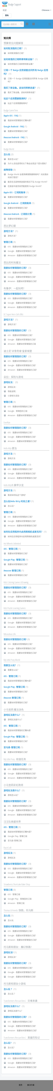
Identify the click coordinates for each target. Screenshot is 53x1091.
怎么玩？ (9, 1042)
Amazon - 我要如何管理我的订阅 (22, 344)
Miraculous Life (10, 634)
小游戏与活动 (13, 395)
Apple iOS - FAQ (12, 115)
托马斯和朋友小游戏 (15, 983)
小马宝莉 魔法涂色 (14, 709)
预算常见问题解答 (13, 43)
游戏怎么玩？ (13, 795)
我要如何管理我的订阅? (16, 639)
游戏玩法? (10, 952)
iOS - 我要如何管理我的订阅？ (20, 246)
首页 (20, 1085)
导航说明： (12, 391)
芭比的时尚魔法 (12, 262)
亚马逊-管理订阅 (13, 747)
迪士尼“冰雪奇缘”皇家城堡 (18, 351)
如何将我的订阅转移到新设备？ (20, 59)
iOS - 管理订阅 (12, 548)
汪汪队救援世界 (12, 821)
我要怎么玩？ (11, 665)
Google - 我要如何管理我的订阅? (22, 1063)
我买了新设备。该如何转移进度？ (21, 87)
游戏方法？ (10, 231)
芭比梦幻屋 (10, 225)
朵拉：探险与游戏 (13, 377)
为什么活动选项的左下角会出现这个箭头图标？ (28, 163)
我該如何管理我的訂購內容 (19, 730)
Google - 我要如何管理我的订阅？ (22, 251)
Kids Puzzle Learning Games (15, 608)
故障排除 (9, 169)
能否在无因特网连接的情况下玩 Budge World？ (28, 181)
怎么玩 (8, 154)
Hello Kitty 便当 (10, 448)
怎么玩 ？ (10, 989)
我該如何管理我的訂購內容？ (20, 120)
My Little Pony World (12, 659)
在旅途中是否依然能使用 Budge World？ (25, 186)
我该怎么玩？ (13, 159)
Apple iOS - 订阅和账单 (16, 192)
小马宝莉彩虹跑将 (13, 785)
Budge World (9, 149)
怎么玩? (11, 506)
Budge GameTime (11, 110)
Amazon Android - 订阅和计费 (19, 214)
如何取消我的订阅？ (15, 48)
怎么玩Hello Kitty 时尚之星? (18, 501)
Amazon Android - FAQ (15, 137)
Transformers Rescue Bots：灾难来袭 (20, 1000)
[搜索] (22, 24)
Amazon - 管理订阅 (16, 903)
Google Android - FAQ (15, 126)
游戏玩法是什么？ (14, 714)
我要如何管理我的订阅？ (18, 131)
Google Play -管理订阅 (15, 559)
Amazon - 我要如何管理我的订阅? (22, 1067)
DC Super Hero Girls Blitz (13, 314)
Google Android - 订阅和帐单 (19, 203)
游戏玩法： (10, 382)
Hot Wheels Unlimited (12, 543)
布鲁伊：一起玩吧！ (15, 288)
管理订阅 (9, 242)
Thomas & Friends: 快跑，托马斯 (18, 910)
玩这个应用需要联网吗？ (17, 98)
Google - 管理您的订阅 (17, 411)
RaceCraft (7, 847)
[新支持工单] (27, 24)
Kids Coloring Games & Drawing (16, 582)
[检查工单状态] (33, 24)
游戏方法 (9, 453)
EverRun (7, 422)
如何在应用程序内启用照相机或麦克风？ (25, 531)
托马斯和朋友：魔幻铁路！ (18, 947)
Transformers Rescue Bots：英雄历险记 (22, 1037)
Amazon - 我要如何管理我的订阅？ (23, 255)
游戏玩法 (9, 852)
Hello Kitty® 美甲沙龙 (14, 485)
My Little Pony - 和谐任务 (15, 759)
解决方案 (30, 1085)
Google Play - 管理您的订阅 (20, 899)
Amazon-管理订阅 (13, 570)
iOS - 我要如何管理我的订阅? (20, 406)
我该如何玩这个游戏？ (17, 495)
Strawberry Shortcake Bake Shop (17, 884)
